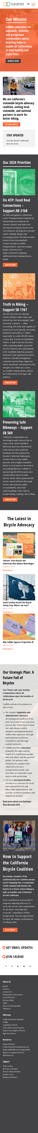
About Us (7, 981)
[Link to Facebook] (6, 966)
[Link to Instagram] (30, 966)
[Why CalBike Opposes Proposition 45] (19, 627)
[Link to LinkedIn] (18, 966)
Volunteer (7, 1009)
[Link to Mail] (24, 966)
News (5, 1083)
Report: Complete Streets (13, 1052)
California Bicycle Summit (13, 1019)
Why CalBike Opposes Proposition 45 (18, 642)
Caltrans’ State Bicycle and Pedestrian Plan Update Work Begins (18, 562)
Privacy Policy (8, 1000)
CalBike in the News (11, 1091)
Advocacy (7, 1014)
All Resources (8, 1055)
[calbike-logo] (16, 4)
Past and (6, 1028)
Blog (4, 1088)
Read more (8, 570)
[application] (19, 86)
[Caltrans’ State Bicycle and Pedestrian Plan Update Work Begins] (19, 545)
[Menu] (32, 4)
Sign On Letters (9, 1033)
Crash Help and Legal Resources (16, 1047)
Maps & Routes (9, 1044)
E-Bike (5, 1022)
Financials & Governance (13, 995)
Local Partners (9, 997)
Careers (6, 989)
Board (5, 986)
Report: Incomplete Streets (14, 1030)
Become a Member (10, 1069)
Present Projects (17, 1028)
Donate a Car (8, 1074)
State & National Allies (12, 1006)
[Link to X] (12, 966)
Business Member (10, 1077)
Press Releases (9, 1093)
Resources (7, 1039)
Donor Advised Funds (11, 1071)
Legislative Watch (10, 1025)
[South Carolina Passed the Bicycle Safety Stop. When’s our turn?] (19, 587)
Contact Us (7, 992)
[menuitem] (27, 4)
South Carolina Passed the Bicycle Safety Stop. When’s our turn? (17, 604)
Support (6, 1061)
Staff (5, 1003)
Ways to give (8, 1066)
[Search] (27, 4)
